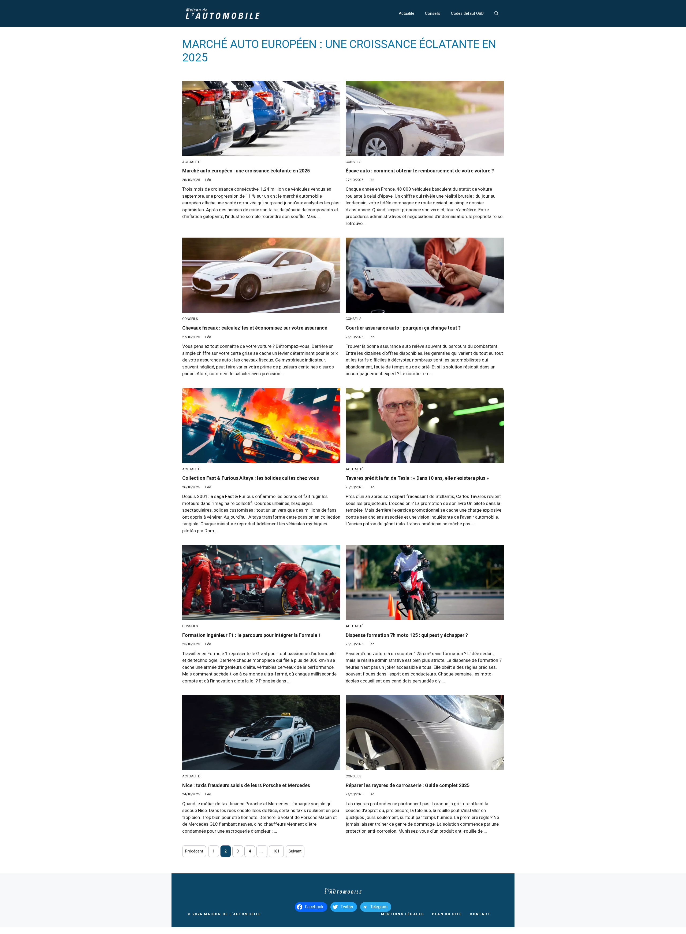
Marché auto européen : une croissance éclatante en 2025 (246, 170)
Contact (480, 914)
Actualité (406, 13)
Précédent (194, 851)
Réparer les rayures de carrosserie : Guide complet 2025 (407, 785)
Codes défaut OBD (467, 13)
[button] (496, 13)
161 (276, 851)
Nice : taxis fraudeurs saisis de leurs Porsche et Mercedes (246, 785)
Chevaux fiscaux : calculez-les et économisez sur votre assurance (254, 328)
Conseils (432, 13)
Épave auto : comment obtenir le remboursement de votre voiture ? (420, 170)
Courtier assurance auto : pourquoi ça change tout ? (403, 328)
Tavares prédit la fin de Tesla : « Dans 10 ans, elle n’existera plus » (417, 478)
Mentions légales (402, 914)
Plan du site (447, 914)
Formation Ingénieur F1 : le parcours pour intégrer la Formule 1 (251, 635)
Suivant (295, 851)
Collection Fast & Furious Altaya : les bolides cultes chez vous (250, 478)
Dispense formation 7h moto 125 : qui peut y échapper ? (407, 635)
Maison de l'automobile (232, 914)
